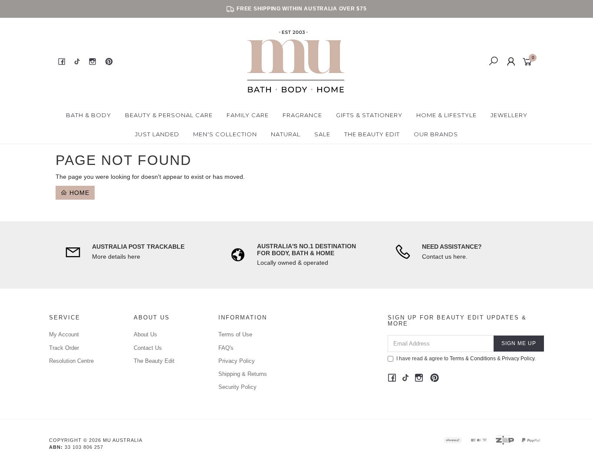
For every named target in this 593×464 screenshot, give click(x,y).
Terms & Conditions (473, 358)
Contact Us (148, 348)
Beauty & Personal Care (169, 115)
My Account (64, 334)
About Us (145, 334)
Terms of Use (235, 334)
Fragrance (302, 115)
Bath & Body (88, 115)
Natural (285, 134)
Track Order (64, 348)
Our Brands (436, 134)
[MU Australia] (296, 61)
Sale (322, 134)
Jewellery (509, 115)
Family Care (248, 115)
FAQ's (226, 348)
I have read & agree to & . (466, 358)
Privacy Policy (236, 361)
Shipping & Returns (242, 374)
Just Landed (157, 134)
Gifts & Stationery (369, 115)
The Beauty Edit (372, 134)
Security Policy (237, 387)
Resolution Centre (71, 361)
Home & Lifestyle (446, 115)
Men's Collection (225, 134)
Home (78, 192)
